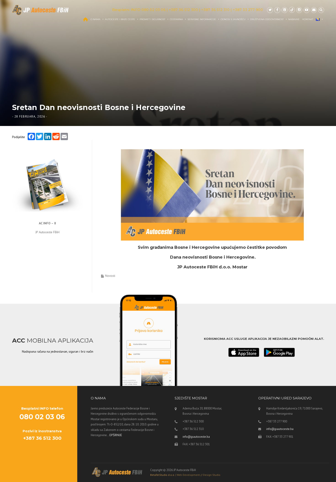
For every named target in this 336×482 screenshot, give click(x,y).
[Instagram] (299, 10)
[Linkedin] (285, 10)
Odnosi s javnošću (233, 19)
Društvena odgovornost (267, 19)
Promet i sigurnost (152, 19)
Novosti (110, 276)
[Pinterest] (292, 10)
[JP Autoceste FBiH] (40, 10)
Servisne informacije (201, 19)
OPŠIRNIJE (115, 435)
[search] (321, 10)
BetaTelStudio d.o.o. (185, 475)
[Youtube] (306, 10)
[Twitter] (270, 10)
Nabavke (294, 19)
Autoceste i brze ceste (120, 19)
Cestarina (176, 19)
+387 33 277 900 (248, 10)
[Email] (314, 10)
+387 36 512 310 (215, 10)
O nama (95, 19)
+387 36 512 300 (183, 10)
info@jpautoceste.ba (196, 437)
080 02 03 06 (153, 10)
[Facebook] (277, 10)
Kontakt (307, 19)
